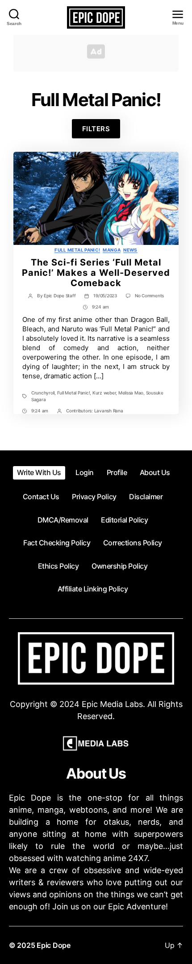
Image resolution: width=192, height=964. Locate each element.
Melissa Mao (130, 392)
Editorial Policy (124, 519)
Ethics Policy (58, 565)
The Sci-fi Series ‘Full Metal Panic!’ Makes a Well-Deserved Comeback (96, 272)
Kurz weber (104, 392)
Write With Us (39, 472)
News (130, 250)
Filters (96, 128)
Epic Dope (54, 945)
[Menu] (177, 14)
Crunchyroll (42, 392)
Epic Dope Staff (59, 295)
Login (84, 472)
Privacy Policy (94, 496)
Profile (117, 472)
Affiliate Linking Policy (93, 588)
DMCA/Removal (63, 519)
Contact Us (41, 496)
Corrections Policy (132, 542)
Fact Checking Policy (56, 542)
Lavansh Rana (108, 410)
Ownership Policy (119, 565)
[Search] (14, 13)
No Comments (149, 295)
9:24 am (100, 306)
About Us (155, 472)
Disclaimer (146, 496)
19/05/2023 (105, 295)
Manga (112, 250)
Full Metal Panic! (77, 250)
